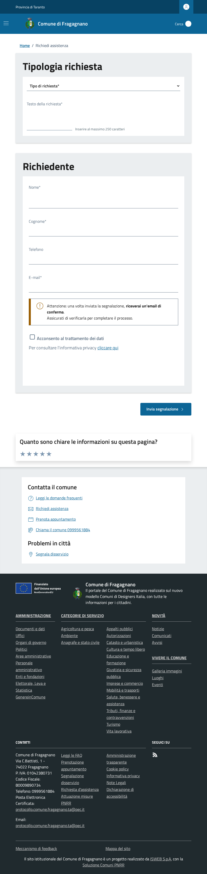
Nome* (35, 187)
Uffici (20, 636)
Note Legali (116, 783)
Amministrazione (33, 616)
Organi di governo (31, 642)
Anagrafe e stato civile (80, 642)
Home (25, 45)
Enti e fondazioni (30, 676)
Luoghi (158, 678)
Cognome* (37, 221)
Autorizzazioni (119, 636)
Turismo (113, 724)
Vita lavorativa (119, 731)
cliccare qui (107, 347)
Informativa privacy (123, 776)
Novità (158, 616)
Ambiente (69, 636)
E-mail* (35, 277)
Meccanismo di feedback (36, 848)
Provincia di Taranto (30, 7)
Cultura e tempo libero (126, 649)
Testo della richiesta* (45, 104)
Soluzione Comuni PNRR (103, 865)
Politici (21, 649)
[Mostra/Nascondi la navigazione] (6, 23)
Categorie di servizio (82, 616)
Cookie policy (118, 769)
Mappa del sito (118, 848)
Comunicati (161, 636)
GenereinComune (30, 697)
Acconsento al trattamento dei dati (70, 338)
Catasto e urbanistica (125, 642)
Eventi (157, 685)
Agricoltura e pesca (77, 629)
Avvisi (157, 642)
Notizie (158, 629)
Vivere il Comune (169, 658)
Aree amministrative (33, 656)
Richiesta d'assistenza (80, 789)
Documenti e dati (30, 629)
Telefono (36, 249)
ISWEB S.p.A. (161, 859)
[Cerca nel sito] (188, 24)
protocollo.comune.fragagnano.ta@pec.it (50, 809)
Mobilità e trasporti (123, 690)
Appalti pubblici (120, 629)
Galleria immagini (167, 671)
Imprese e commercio (125, 683)
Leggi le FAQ (71, 755)
